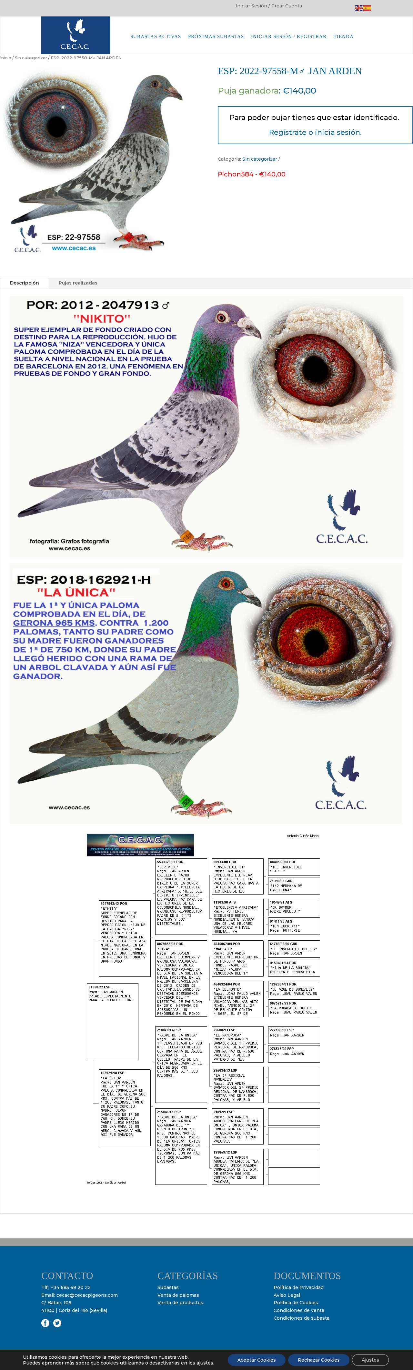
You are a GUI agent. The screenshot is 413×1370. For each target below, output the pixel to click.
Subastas (168, 1287)
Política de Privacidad (299, 1287)
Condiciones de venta (299, 1310)
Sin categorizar (31, 57)
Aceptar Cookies (256, 1360)
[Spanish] (367, 8)
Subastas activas (155, 36)
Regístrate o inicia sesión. (315, 132)
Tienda (344, 36)
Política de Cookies (296, 1302)
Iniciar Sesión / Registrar (289, 36)
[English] (359, 8)
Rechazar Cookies (319, 1360)
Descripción (24, 283)
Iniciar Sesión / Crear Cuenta (269, 6)
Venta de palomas (178, 1295)
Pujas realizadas (78, 283)
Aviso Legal (287, 1295)
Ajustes (370, 1360)
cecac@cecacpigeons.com (87, 1295)
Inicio (5, 57)
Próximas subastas (216, 36)
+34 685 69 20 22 (71, 1287)
